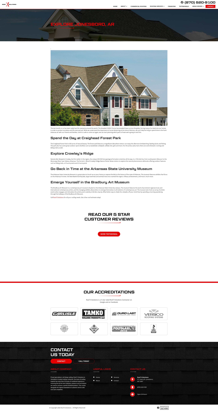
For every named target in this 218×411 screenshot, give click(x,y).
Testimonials (184, 6)
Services (116, 377)
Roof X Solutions (58, 197)
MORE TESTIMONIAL (109, 234)
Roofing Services (156, 6)
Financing (172, 6)
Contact (210, 6)
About (123, 6)
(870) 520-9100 (200, 2)
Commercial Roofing (139, 6)
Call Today (84, 361)
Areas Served (197, 6)
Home (115, 6)
